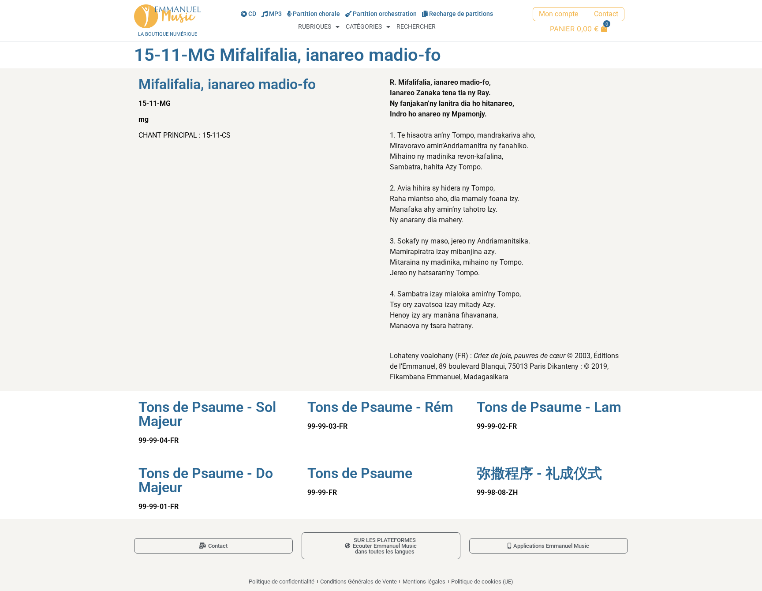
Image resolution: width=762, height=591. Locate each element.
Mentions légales (424, 581)
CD (252, 14)
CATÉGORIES (364, 26)
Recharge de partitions (461, 14)
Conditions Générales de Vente (358, 581)
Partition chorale (316, 14)
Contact (606, 14)
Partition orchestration (385, 14)
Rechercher (416, 26)
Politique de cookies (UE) (482, 581)
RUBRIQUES (314, 26)
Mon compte (558, 14)
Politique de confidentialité (281, 581)
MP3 (275, 14)
